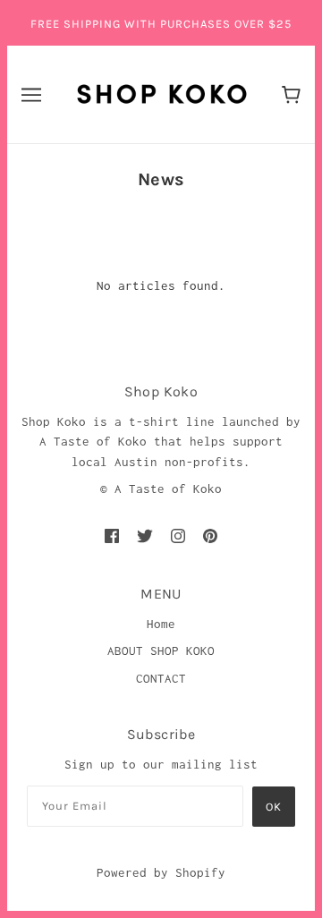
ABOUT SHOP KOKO (161, 650)
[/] (161, 92)
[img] (112, 534)
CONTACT (161, 678)
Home (161, 623)
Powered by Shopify (161, 872)
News (161, 179)
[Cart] (291, 94)
